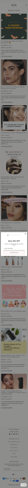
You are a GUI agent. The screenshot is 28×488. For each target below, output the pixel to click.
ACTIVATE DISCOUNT (14, 252)
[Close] (25, 233)
